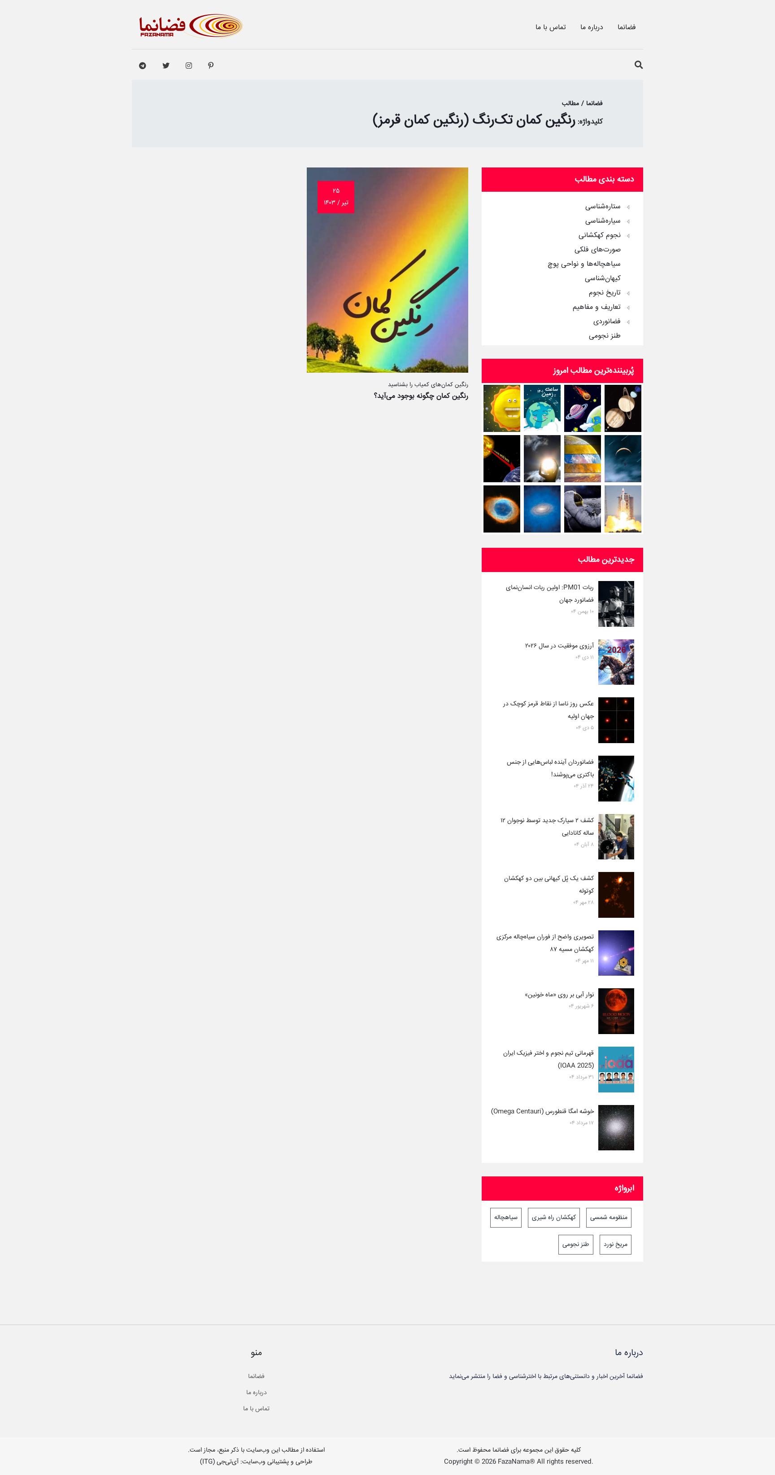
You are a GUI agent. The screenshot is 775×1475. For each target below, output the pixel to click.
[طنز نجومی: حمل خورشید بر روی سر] (542, 458)
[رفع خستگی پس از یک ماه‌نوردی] (582, 509)
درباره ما (591, 27)
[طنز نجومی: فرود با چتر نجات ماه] (623, 458)
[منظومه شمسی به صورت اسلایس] (582, 458)
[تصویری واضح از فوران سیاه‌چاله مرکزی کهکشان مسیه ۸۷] (616, 955)
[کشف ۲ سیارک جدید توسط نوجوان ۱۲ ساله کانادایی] (616, 838)
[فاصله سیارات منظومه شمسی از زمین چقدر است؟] (582, 408)
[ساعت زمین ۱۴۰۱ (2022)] (542, 408)
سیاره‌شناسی (603, 221)
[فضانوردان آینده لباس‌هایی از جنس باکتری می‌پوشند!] (616, 780)
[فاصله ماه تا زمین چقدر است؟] (623, 408)
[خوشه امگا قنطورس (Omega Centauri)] (616, 1129)
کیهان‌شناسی (603, 278)
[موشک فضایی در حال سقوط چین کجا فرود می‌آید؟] (623, 509)
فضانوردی (607, 322)
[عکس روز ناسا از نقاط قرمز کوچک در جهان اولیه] (616, 722)
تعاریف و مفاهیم (597, 307)
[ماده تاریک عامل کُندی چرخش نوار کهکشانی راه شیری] (542, 509)
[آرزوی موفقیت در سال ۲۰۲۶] (616, 664)
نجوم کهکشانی (600, 235)
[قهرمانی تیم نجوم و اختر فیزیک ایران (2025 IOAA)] (616, 1071)
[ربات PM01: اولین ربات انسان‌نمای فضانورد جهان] (616, 605)
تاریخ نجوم (605, 293)
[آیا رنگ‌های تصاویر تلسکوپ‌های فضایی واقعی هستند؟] (502, 509)
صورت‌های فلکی (598, 250)
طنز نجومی (605, 336)
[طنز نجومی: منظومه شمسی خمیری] (502, 408)
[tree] (562, 268)
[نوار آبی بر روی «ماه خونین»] (616, 1013)
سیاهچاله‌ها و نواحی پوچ (584, 264)
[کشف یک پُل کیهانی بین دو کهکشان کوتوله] (616, 896)
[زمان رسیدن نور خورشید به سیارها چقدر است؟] (502, 458)
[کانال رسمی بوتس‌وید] (142, 66)
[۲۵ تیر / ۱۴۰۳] (387, 370)
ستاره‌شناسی (603, 207)
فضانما (627, 27)
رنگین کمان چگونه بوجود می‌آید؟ (421, 396)
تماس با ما (551, 27)
